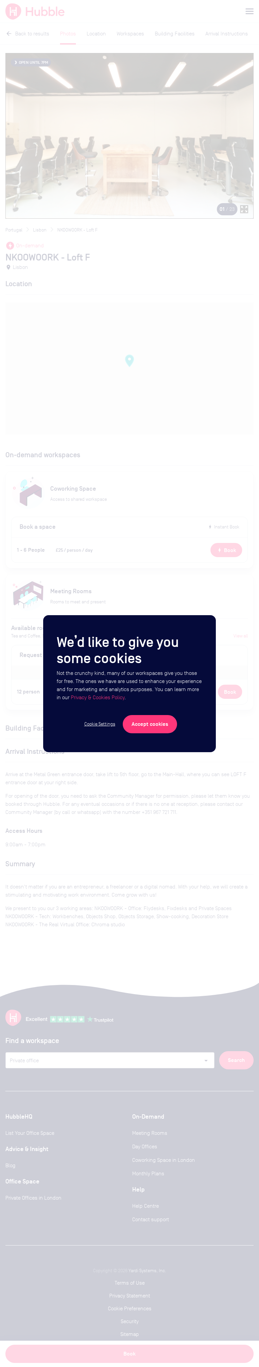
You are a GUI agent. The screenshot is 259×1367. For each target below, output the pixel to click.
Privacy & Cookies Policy (97, 697)
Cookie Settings (99, 724)
